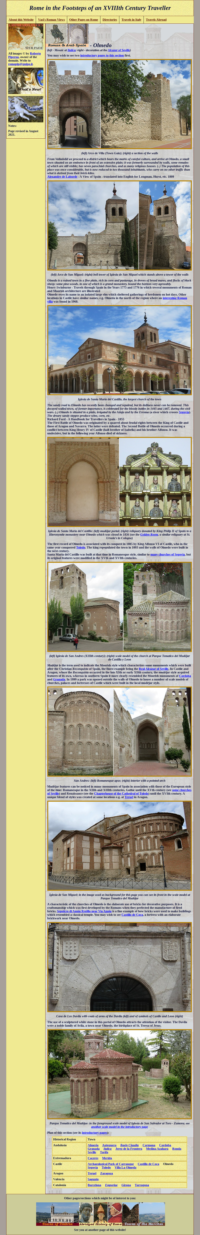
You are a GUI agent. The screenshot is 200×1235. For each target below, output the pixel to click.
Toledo (80, 547)
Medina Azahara (157, 1148)
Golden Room (149, 534)
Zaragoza (106, 1173)
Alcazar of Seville (119, 50)
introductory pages (94, 1132)
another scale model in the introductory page (119, 1126)
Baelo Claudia (129, 1145)
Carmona (149, 1145)
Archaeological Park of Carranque (111, 1164)
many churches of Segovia (167, 554)
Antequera (109, 1145)
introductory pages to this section (102, 55)
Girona (126, 1185)
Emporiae (111, 1185)
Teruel (129, 797)
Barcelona (94, 1185)
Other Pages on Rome (83, 19)
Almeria (93, 1145)
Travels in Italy (131, 19)
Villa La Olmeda (125, 1167)
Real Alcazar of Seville (153, 668)
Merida (107, 1158)
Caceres (93, 1158)
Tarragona (142, 1185)
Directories (110, 19)
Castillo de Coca (132, 914)
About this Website (21, 19)
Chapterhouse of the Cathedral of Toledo (121, 793)
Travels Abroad (156, 19)
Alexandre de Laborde (62, 176)
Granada (59, 679)
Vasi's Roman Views (51, 19)
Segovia (184, 412)
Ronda (176, 1148)
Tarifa (104, 1152)
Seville (92, 1152)
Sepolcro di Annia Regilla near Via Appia (84, 911)
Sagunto (93, 1179)
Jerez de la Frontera (128, 1148)
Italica (72, 50)
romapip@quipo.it (20, 64)
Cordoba (185, 676)
